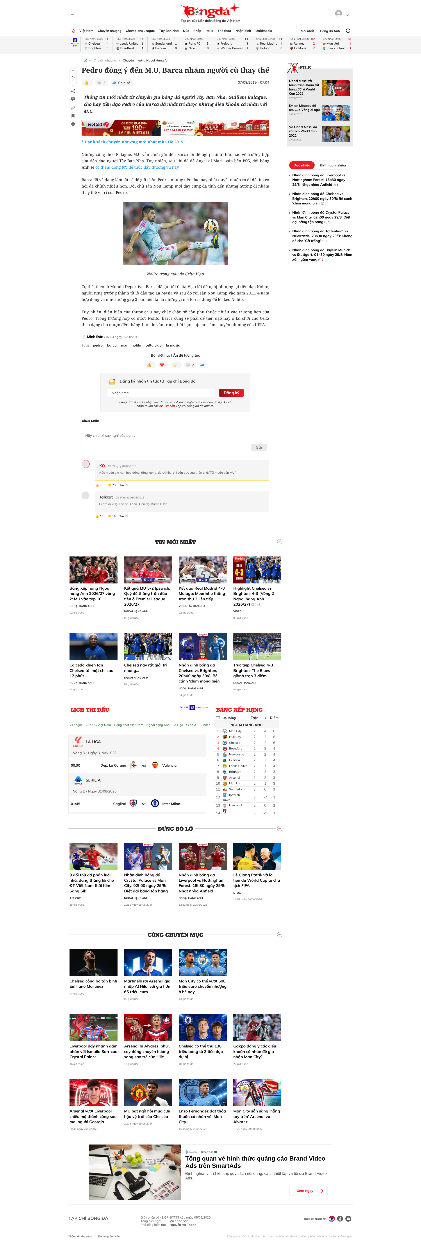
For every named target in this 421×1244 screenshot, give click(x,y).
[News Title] (73, 115)
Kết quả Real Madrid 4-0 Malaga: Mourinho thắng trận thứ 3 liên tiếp (202, 593)
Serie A (191, 725)
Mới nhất (307, 31)
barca (112, 345)
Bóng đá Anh (330, 31)
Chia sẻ (124, 83)
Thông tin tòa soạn (80, 1236)
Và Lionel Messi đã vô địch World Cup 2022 (303, 131)
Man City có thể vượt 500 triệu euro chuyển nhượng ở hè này (203, 986)
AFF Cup (75, 898)
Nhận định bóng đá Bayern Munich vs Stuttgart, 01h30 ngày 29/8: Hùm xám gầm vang (322, 255)
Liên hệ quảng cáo (108, 1236)
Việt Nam (86, 31)
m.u (124, 345)
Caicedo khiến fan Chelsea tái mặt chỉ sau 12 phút (91, 670)
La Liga (178, 725)
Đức (186, 31)
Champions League (140, 31)
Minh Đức (95, 336)
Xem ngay (305, 1191)
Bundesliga (207, 725)
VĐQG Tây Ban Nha (192, 606)
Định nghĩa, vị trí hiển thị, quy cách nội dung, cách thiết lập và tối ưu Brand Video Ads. (256, 1175)
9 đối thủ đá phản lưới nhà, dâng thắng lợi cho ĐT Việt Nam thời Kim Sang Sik (92, 883)
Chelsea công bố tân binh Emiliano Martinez (93, 984)
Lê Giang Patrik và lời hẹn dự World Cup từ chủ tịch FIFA (256, 880)
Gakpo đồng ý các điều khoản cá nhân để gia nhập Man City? (254, 1051)
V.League (76, 725)
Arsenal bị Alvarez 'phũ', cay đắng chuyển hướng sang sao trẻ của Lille (147, 1051)
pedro (98, 345)
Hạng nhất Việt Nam (128, 725)
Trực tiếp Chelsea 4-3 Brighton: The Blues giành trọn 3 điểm (253, 670)
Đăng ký (231, 392)
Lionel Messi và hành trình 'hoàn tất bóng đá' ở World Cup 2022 (304, 87)
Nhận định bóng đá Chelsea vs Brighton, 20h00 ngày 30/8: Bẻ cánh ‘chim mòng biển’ (200, 673)
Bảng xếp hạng (239, 709)
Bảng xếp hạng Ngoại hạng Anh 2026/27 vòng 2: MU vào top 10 (92, 593)
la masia (173, 345)
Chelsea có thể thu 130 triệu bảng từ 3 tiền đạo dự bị (201, 1051)
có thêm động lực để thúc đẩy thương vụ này (136, 167)
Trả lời (123, 485)
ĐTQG (237, 892)
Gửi (259, 447)
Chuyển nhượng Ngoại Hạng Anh (147, 60)
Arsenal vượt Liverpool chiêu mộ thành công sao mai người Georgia (93, 1116)
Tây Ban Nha (169, 31)
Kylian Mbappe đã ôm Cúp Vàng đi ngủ (304, 108)
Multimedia (263, 31)
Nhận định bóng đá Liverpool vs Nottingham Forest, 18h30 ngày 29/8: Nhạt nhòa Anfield (202, 883)
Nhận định (243, 31)
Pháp (197, 31)
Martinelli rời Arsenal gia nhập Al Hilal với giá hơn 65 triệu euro (147, 986)
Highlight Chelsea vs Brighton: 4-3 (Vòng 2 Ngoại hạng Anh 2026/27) (253, 596)
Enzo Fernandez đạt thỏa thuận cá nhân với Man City (202, 1116)
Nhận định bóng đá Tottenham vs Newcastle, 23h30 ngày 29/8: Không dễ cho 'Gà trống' (322, 236)
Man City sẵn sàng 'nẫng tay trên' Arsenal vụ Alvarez (256, 1116)
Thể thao (224, 31)
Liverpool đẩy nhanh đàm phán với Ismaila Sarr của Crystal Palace (94, 1051)
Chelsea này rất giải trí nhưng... (145, 668)
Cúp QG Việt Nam (98, 725)
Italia (209, 31)
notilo (136, 345)
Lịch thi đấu (90, 709)
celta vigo (153, 345)
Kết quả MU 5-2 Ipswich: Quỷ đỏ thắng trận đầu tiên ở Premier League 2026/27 (147, 596)
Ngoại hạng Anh (82, 606)
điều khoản (167, 406)
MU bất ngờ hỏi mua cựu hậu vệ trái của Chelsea (147, 1114)
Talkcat (106, 497)
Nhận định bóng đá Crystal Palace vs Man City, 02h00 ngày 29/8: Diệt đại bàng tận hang (146, 883)
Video (237, 611)
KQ (102, 465)
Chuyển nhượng (109, 31)
